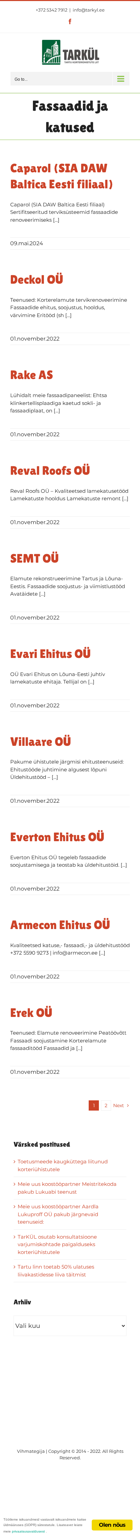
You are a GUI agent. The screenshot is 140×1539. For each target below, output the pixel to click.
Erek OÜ (31, 1013)
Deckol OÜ (36, 279)
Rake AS (31, 375)
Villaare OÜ (40, 742)
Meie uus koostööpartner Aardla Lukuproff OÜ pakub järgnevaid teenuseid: (58, 1214)
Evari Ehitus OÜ (50, 654)
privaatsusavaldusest (28, 1531)
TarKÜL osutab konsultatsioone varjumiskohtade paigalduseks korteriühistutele (57, 1244)
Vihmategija (31, 1451)
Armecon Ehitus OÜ (60, 925)
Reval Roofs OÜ (50, 470)
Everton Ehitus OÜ (57, 837)
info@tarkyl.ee (89, 10)
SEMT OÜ (34, 558)
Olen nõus (112, 1525)
